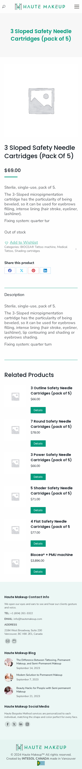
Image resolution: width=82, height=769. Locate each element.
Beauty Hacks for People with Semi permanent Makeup (43, 689)
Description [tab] (14, 294)
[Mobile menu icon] (77, 7)
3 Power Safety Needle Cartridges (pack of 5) (51, 457)
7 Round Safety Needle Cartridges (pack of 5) (51, 424)
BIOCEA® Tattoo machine (38, 247)
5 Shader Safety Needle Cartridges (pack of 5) (52, 491)
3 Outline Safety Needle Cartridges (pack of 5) (51, 390)
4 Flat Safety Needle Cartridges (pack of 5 (50, 524)
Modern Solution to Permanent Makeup (39, 675)
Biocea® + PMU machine (52, 554)
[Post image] (8, 662)
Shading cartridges (27, 251)
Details (38, 410)
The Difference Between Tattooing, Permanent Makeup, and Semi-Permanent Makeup (43, 661)
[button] (21, 242)
